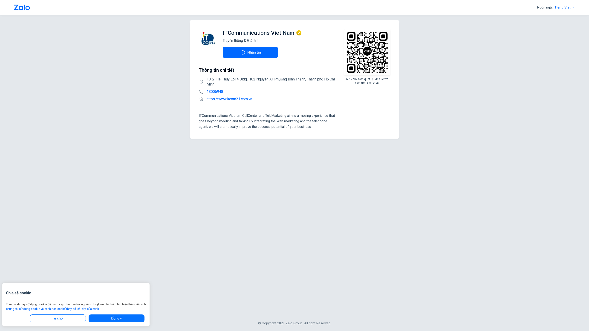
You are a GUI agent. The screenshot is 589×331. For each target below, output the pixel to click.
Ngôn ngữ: (554, 7)
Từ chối (58, 318)
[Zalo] (22, 7)
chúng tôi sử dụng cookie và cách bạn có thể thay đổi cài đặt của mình (52, 309)
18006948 (215, 91)
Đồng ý (116, 318)
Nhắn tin (254, 52)
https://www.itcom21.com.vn (229, 99)
